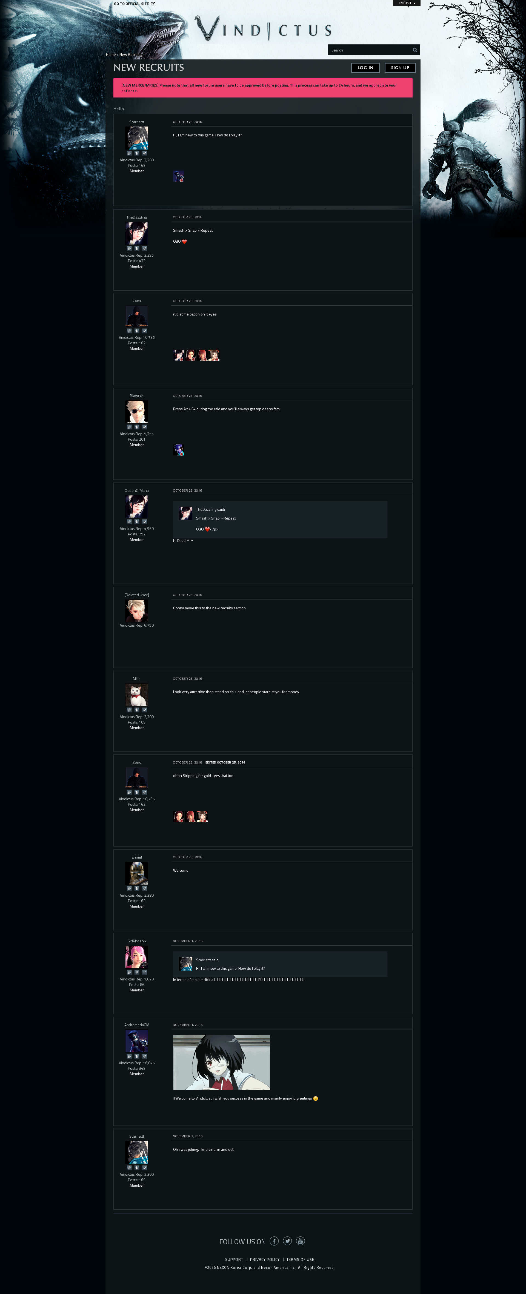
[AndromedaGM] (178, 176)
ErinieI (137, 857)
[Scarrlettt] (136, 138)
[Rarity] (178, 449)
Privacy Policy (265, 1259)
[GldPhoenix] (136, 957)
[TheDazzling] (136, 233)
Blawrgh (137, 395)
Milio (137, 678)
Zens (137, 301)
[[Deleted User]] (136, 610)
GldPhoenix (136, 941)
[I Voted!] (144, 153)
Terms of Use (300, 1259)
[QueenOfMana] (136, 506)
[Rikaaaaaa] (202, 355)
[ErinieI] (136, 873)
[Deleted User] (137, 595)
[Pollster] (144, 972)
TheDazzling (137, 217)
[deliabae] (178, 355)
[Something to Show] (129, 153)
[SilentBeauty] (213, 355)
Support (234, 1259)
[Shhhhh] (137, 153)
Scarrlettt (136, 122)
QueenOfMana (137, 490)
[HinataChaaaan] (190, 355)
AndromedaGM (136, 1025)
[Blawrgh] (136, 411)
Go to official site (131, 3)
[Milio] (136, 694)
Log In (365, 67)
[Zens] (136, 316)
